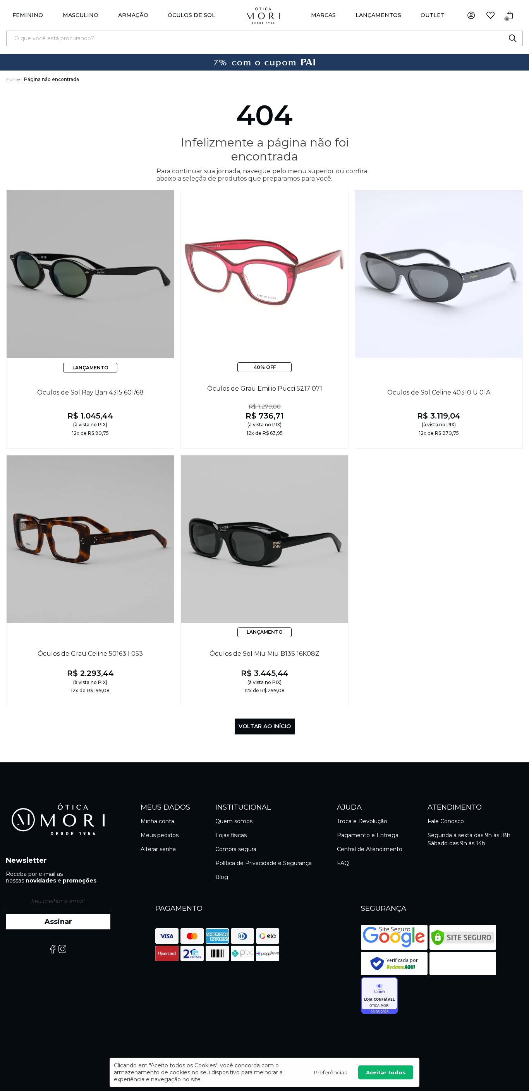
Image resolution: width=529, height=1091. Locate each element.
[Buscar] (512, 38)
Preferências (330, 1072)
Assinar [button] (58, 921)
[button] (471, 15)
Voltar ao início (265, 726)
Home (13, 79)
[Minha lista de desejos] (490, 15)
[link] (191, 15)
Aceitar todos (385, 1072)
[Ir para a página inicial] (263, 15)
